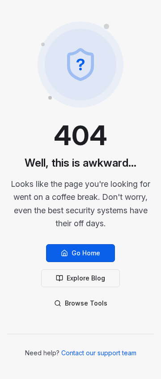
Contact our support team (98, 353)
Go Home (86, 253)
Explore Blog (86, 278)
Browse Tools (86, 303)
